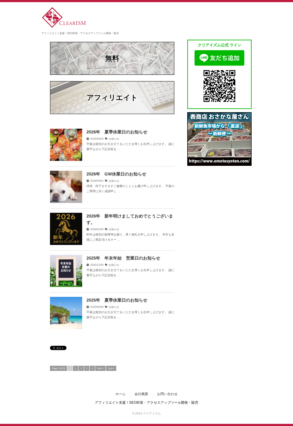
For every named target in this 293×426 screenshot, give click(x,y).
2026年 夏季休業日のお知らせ (116, 132)
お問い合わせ (167, 394)
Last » (111, 368)
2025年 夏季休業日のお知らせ (116, 300)
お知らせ (114, 138)
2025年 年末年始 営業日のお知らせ (123, 258)
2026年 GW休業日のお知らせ (116, 174)
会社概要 (141, 394)
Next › (100, 368)
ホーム (120, 394)
